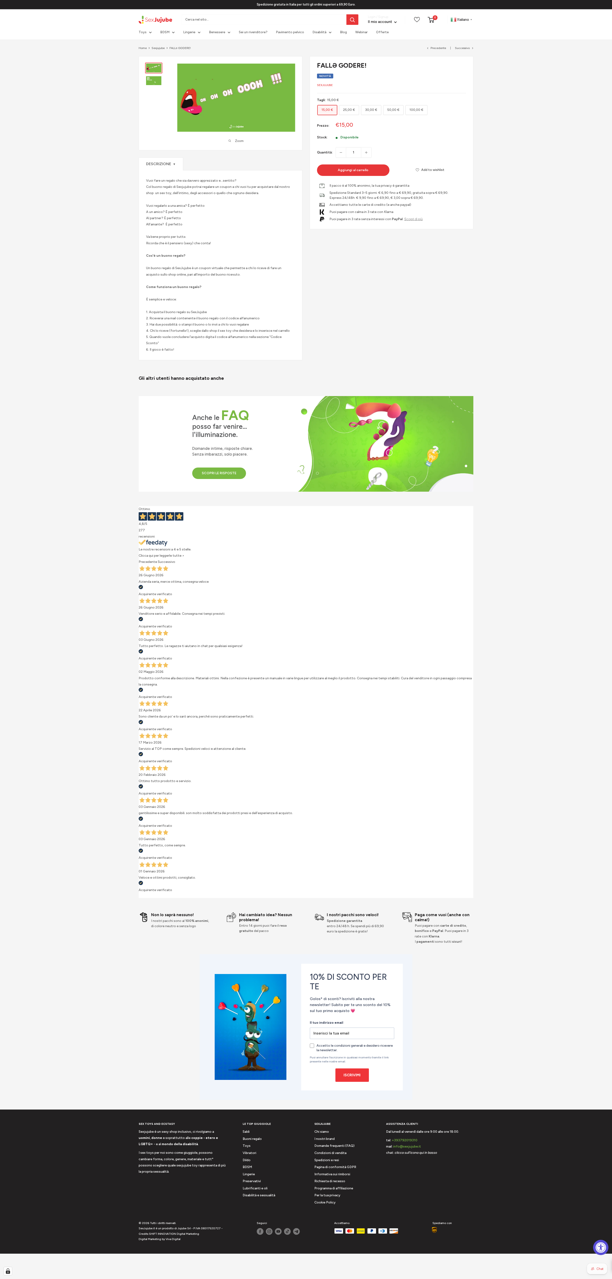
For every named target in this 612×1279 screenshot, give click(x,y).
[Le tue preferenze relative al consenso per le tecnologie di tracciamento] (8, 1271)
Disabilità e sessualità (259, 1195)
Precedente (438, 48)
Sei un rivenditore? (253, 32)
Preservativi (252, 1181)
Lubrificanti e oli (255, 1188)
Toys (143, 32)
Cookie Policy (325, 1202)
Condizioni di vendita (330, 1153)
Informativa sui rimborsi (332, 1174)
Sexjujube (158, 48)
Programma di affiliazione (333, 1188)
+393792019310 (404, 1140)
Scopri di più (413, 219)
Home (143, 48)
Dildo (247, 1160)
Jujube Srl (184, 1228)
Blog (343, 32)
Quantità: (325, 152)
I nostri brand (324, 1139)
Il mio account (380, 22)
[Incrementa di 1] (366, 152)
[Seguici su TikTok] (287, 1231)
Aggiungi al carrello (353, 170)
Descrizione (161, 164)
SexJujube (325, 85)
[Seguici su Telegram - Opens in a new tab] (296, 1231)
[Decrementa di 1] (341, 152)
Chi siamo (321, 1132)
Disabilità (319, 32)
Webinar (361, 32)
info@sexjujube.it (407, 1146)
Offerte (382, 32)
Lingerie (189, 32)
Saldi (246, 1132)
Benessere (217, 32)
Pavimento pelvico (290, 32)
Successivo (462, 48)
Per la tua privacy (327, 1195)
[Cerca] (352, 19)
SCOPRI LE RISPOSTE (219, 473)
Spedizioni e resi (326, 1160)
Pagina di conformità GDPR (335, 1167)
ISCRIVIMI (352, 1075)
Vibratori (249, 1153)
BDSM (164, 32)
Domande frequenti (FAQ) (334, 1146)
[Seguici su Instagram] (269, 1231)
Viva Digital (173, 1239)
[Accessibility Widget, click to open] (600, 1247)
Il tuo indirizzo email (326, 1023)
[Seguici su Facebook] (260, 1231)
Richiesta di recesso (329, 1181)
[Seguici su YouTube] (278, 1231)
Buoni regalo (252, 1139)
